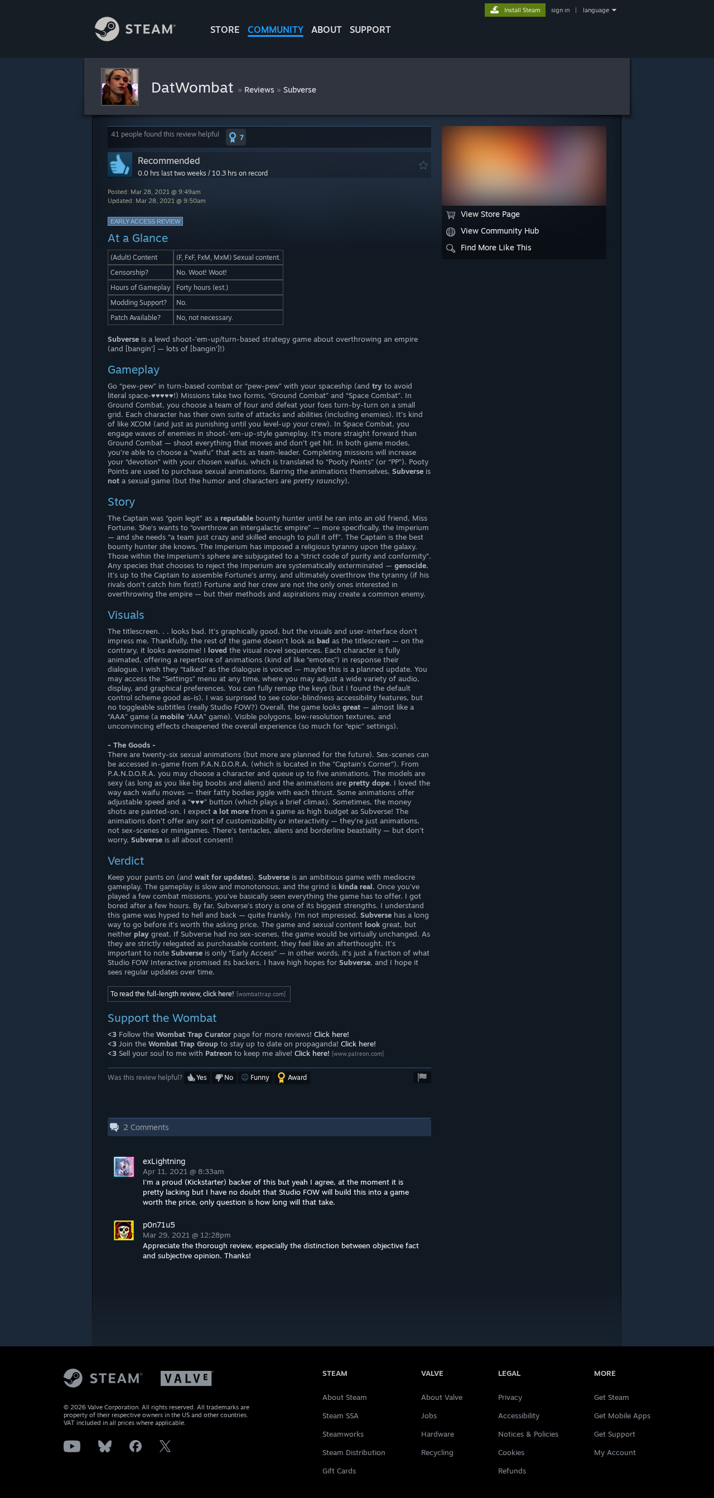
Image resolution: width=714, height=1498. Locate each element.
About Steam (344, 1397)
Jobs (429, 1415)
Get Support (614, 1433)
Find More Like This (496, 247)
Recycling (437, 1452)
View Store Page (490, 214)
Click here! (331, 1034)
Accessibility (518, 1415)
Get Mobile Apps (622, 1415)
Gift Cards (339, 1470)
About (326, 29)
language (596, 10)
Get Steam (611, 1397)
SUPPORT (370, 29)
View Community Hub (500, 230)
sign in (560, 10)
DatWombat (194, 87)
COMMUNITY (275, 29)
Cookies (511, 1452)
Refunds (512, 1470)
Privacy (510, 1397)
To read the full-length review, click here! (172, 994)
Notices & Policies (528, 1433)
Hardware (437, 1433)
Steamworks (343, 1433)
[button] (236, 137)
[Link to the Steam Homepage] (135, 38)
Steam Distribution (353, 1452)
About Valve (441, 1397)
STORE (225, 29)
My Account (615, 1452)
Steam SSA (340, 1415)
